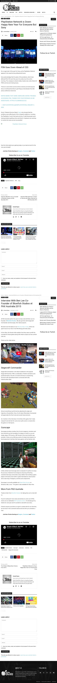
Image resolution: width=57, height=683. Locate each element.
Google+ (20, 151)
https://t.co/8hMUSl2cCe (18, 100)
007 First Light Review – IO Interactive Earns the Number (47, 38)
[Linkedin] (13, 216)
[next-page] (4, 243)
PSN (16, 180)
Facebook (26, 151)
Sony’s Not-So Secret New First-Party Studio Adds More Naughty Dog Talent (31, 238)
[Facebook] (49, 1)
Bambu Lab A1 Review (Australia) (48, 41)
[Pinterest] (18, 35)
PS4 (4, 18)
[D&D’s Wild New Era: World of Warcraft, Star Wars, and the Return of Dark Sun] (41, 74)
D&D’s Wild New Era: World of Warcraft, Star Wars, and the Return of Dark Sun (46, 29)
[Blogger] (40, 672)
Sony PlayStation (8, 16)
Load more (47, 97)
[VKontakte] (53, 672)
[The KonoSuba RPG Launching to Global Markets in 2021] (19, 231)
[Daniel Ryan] (2, 31)
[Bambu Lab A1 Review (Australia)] (41, 93)
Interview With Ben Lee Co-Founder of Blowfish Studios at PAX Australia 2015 (9, 198)
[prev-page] (2, 243)
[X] (53, 1)
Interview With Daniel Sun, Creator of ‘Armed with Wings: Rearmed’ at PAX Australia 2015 (28, 198)
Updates (8, 18)
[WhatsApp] (21, 35)
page (19, 112)
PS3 (13, 16)
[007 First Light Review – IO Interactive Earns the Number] (41, 87)
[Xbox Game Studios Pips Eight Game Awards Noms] (6, 231)
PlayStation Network (9, 180)
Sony (19, 180)
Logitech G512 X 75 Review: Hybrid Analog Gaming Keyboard (48, 34)
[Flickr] (47, 672)
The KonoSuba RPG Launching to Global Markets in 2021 (17, 238)
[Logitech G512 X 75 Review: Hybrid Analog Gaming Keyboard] (41, 81)
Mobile (15, 234)
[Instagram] (51, 1)
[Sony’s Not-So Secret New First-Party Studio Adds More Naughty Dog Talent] (31, 231)
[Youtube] (55, 1)
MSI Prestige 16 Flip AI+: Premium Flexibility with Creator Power (48, 44)
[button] (54, 12)
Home (2, 16)
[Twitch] (16, 216)
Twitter (33, 151)
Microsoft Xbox (4, 234)
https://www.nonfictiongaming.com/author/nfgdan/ (23, 208)
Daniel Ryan (7, 31)
